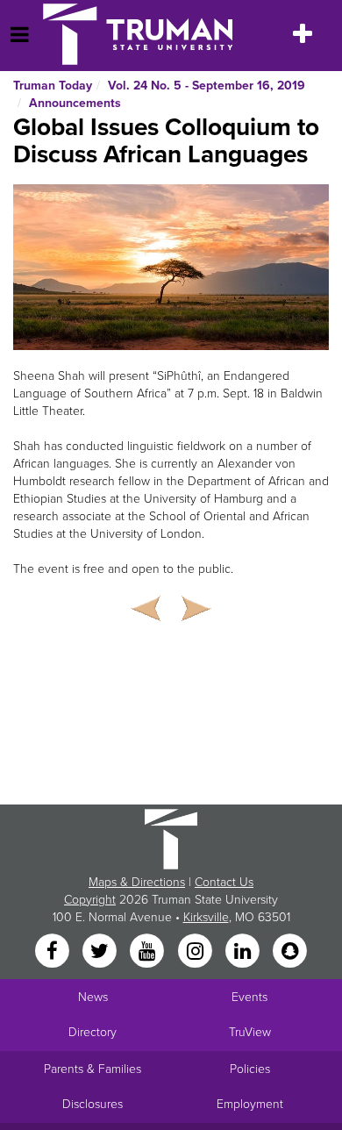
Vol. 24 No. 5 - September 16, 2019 (206, 85)
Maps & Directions (137, 882)
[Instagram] (196, 952)
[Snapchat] (290, 952)
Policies (250, 1069)
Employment (250, 1104)
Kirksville (206, 917)
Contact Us (224, 882)
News (93, 997)
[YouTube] (149, 952)
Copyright (90, 899)
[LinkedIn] (243, 952)
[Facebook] (53, 952)
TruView (250, 1032)
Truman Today (52, 85)
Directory (92, 1032)
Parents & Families (92, 1069)
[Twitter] (101, 952)
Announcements (75, 103)
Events (249, 997)
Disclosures (92, 1104)
